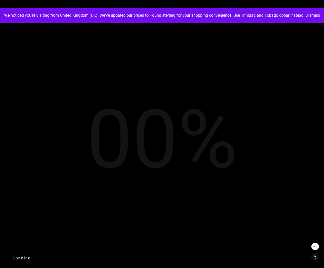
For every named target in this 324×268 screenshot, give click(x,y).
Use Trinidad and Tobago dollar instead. (269, 15)
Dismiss (313, 15)
